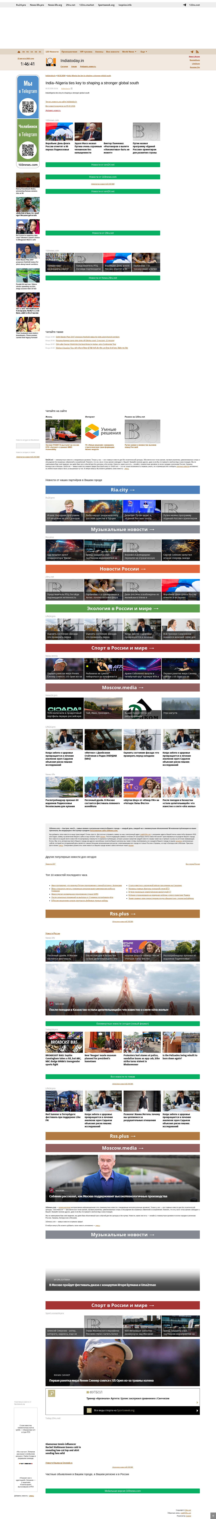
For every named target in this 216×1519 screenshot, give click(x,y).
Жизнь (49, 417)
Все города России (193, 864)
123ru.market (86, 4)
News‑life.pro (37, 4)
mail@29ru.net (145, 834)
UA (32, 52)
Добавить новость (88, 67)
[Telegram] (192, 51)
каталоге (179, 841)
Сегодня (64, 67)
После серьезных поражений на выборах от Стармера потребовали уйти (82, 897)
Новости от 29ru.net (103, 233)
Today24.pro (52, 1029)
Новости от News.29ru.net (103, 278)
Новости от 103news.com (103, 177)
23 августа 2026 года (26, 58)
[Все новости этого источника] (71, 88)
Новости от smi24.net (102, 164)
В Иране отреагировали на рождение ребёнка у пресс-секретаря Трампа (159, 895)
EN (23, 52)
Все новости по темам (123, 1076)
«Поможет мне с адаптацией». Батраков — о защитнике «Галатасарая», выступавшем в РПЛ (25, 1482)
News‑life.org (55, 4)
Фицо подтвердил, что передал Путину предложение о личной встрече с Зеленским (86, 885)
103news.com (52, 120)
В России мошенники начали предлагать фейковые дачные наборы (79, 901)
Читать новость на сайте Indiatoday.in (61, 102)
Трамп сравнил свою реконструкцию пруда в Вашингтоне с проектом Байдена (161, 898)
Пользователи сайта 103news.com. (104, 830)
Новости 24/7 (50, 864)
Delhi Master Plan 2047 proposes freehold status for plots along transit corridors (87, 337)
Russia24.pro (195, 60)
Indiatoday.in (51, 76)
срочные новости (182, 466)
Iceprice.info (125, 4)
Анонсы (99, 52)
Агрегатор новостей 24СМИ (28, 457)
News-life (50, 774)
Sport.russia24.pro (55, 1313)
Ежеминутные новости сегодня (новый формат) (123, 1023)
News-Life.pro (194, 56)
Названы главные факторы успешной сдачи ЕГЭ (149, 889)
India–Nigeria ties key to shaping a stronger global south (89, 76)
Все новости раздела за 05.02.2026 (60, 106)
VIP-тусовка (86, 52)
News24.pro (51, 695)
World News (128, 52)
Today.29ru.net (53, 1418)
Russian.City (195, 67)
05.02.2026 (61, 76)
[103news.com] (51, 62)
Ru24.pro (21, 4)
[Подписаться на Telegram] (184, 5)
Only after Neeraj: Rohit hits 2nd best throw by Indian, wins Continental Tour (86, 344)
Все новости (112, 52)
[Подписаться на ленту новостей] (197, 51)
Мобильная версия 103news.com (123, 1491)
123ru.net (194, 4)
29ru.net (70, 4)
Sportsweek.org (106, 4)
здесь (126, 468)
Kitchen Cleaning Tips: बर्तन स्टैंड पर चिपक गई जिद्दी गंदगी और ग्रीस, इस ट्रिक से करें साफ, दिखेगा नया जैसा (92, 348)
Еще (143, 52)
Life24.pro (196, 64)
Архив (74, 67)
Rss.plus (50, 537)
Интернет (90, 417)
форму (102, 836)
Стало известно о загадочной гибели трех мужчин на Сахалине (155, 885)
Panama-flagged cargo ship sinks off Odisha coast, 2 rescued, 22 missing (85, 341)
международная (65, 1207)
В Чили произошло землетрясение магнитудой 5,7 (150, 892)
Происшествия (69, 52)
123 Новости (52, 52)
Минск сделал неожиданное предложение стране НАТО (74, 894)
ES (40, 52)
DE (36, 52)
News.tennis (52, 655)
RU (27, 52)
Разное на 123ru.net (135, 417)
